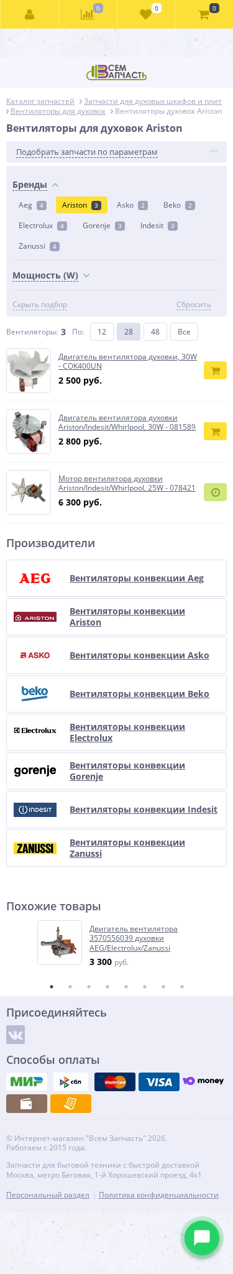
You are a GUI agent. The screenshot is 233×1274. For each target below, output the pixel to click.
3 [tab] (89, 987)
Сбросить (193, 305)
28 (128, 331)
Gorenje (102, 225)
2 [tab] (70, 987)
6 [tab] (145, 987)
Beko (177, 205)
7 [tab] (163, 987)
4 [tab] (107, 987)
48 (155, 331)
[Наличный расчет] (26, 1103)
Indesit (157, 225)
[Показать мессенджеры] (202, 1238)
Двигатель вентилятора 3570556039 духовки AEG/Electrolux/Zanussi (133, 938)
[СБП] (70, 1082)
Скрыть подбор (39, 305)
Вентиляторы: (32, 331)
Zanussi (38, 246)
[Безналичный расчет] (70, 1103)
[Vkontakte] (15, 1034)
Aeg (31, 205)
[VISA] (159, 1082)
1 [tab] (51, 987)
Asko (131, 205)
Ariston (80, 205)
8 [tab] (182, 987)
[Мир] (26, 1082)
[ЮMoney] (203, 1082)
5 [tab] (126, 987)
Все (184, 331)
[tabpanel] (117, 944)
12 (102, 331)
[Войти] (30, 14)
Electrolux (41, 225)
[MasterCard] (114, 1082)
